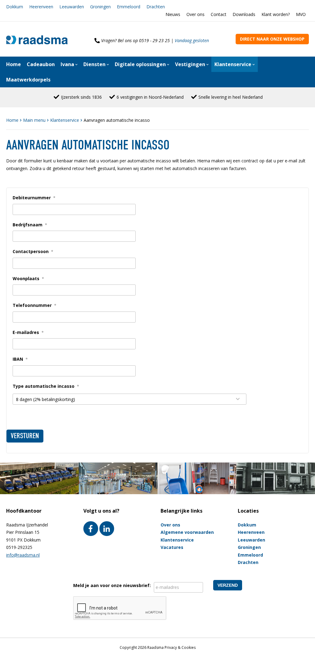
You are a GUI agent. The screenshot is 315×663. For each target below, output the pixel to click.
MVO (301, 14)
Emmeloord (128, 7)
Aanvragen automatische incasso (117, 120)
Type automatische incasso (46, 386)
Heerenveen (41, 7)
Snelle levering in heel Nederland (230, 97)
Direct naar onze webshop (272, 39)
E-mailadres (28, 332)
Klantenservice (65, 120)
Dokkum (14, 7)
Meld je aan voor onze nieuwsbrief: (112, 585)
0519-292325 (19, 547)
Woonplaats (28, 278)
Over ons (195, 14)
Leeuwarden (71, 7)
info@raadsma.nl (23, 555)
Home (13, 120)
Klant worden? (275, 14)
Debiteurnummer (34, 197)
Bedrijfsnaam (30, 225)
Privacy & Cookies (180, 647)
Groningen (100, 7)
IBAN (20, 359)
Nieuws (172, 14)
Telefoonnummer (34, 305)
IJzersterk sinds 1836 (81, 97)
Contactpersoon (33, 251)
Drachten (155, 7)
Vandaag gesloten (192, 40)
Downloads (244, 14)
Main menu (35, 120)
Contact (218, 14)
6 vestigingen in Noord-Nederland (150, 97)
